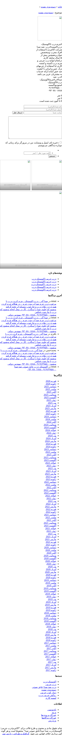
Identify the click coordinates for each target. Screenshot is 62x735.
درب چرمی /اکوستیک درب (43, 284)
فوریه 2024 (51, 444)
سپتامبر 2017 (50, 651)
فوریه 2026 (51, 381)
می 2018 (52, 629)
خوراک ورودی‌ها (48, 715)
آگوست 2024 (50, 427)
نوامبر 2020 (50, 550)
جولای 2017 (50, 656)
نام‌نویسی (51, 709)
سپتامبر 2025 (50, 394)
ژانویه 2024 (51, 446)
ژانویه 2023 (51, 479)
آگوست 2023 (50, 460)
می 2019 (52, 599)
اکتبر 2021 (51, 520)
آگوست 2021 (50, 525)
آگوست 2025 (50, 397)
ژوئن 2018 (51, 626)
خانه (60, 7)
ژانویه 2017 (51, 670)
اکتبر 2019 (51, 585)
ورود (54, 712)
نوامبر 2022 (50, 484)
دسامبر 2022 (50, 482)
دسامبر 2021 (50, 514)
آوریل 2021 (51, 536)
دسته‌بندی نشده (48, 7)
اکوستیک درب (49, 681)
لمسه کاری (50, 698)
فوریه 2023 (51, 476)
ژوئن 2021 (51, 531)
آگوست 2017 (50, 654)
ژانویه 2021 (51, 544)
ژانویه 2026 (51, 384)
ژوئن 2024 (51, 433)
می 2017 (52, 662)
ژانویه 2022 (51, 512)
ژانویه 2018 (51, 640)
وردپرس (52, 720)
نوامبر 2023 (50, 452)
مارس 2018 (50, 635)
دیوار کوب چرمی (48, 692)
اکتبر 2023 (51, 454)
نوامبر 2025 (50, 389)
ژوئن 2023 (51, 465)
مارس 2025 (50, 408)
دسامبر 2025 (50, 386)
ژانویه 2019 (51, 610)
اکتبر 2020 (51, 553)
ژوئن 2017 (51, 659)
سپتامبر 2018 (50, 618)
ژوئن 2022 (51, 498)
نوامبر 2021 (50, 517)
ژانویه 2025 (51, 414)
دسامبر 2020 (50, 547)
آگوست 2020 (50, 558)
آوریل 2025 (51, 405)
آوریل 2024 (51, 438)
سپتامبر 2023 (50, 457)
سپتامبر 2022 (50, 490)
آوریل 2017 (51, 665)
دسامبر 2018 (50, 613)
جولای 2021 (50, 528)
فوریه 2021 (51, 542)
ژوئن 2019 (51, 596)
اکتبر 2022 (51, 487)
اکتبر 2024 (51, 422)
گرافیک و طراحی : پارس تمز (15, 733)
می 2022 (52, 501)
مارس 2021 (50, 539)
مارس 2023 (50, 474)
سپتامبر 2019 (50, 588)
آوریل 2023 (51, 471)
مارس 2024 (50, 441)
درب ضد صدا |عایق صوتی (44, 687)
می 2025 (52, 403)
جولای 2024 (50, 430)
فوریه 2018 (51, 637)
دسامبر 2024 (50, 416)
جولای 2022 (50, 495)
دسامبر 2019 (50, 580)
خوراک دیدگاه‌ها (49, 718)
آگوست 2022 (50, 493)
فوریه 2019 (51, 607)
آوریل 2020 (51, 569)
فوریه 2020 (51, 575)
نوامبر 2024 (50, 419)
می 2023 (52, 468)
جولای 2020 (50, 561)
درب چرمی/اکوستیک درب (44, 279)
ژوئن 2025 (51, 400)
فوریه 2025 (51, 411)
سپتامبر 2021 (50, 523)
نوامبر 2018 (50, 615)
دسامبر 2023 (50, 449)
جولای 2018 (50, 624)
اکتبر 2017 (51, 648)
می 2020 (52, 566)
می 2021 (52, 534)
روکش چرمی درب (47, 695)
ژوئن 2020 (51, 564)
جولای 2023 (50, 463)
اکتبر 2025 (51, 392)
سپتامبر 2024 (50, 424)
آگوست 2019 (50, 591)
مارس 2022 (50, 506)
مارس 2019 (50, 605)
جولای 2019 (50, 594)
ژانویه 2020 (51, 577)
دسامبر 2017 (50, 643)
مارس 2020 (50, 572)
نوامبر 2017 (50, 645)
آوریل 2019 (51, 602)
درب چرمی (50, 684)
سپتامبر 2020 (50, 555)
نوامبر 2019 (50, 583)
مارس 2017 (50, 667)
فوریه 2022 (51, 509)
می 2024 (52, 435)
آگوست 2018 (50, 621)
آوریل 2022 (51, 504)
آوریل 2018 (51, 632)
